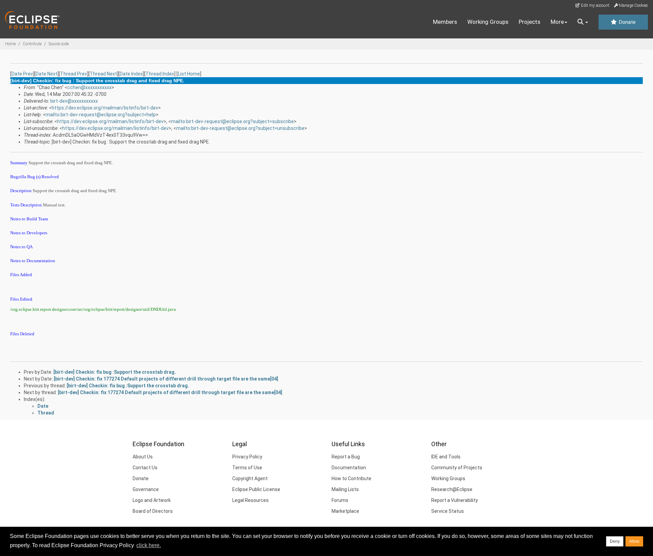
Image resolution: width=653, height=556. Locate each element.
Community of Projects (456, 467)
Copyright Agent (250, 478)
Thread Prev (73, 74)
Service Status (447, 511)
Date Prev (22, 74)
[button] (582, 22)
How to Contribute (351, 478)
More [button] (557, 21)
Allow (634, 541)
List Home (189, 74)
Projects (529, 21)
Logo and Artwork (152, 500)
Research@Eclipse (451, 489)
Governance (146, 489)
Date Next (46, 74)
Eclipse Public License (256, 489)
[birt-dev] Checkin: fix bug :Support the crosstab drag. (114, 372)
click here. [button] (148, 545)
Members (445, 21)
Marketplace (345, 511)
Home (10, 43)
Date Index (131, 74)
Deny (615, 541)
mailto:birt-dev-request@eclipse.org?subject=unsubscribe (240, 128)
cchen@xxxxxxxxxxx (89, 87)
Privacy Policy (247, 456)
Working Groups (487, 21)
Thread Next (103, 74)
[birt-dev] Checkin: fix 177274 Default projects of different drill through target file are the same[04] (166, 379)
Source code (59, 43)
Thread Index (160, 74)
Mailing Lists (345, 489)
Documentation (349, 467)
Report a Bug (346, 456)
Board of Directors (153, 511)
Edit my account (594, 5)
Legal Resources (250, 500)
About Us (143, 456)
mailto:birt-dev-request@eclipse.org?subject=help (101, 114)
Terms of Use (247, 467)
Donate (626, 22)
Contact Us (145, 467)
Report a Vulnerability (454, 500)
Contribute (32, 43)
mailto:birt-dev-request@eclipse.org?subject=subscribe (232, 121)
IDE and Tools (446, 456)
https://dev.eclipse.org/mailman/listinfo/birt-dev (105, 108)
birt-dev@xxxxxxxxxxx (74, 101)
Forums (340, 500)
